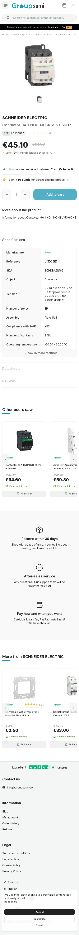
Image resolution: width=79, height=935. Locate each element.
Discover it (45, 152)
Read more (10, 901)
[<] (5, 459)
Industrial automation (40, 34)
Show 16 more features (41, 353)
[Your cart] (64, 5)
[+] (25, 194)
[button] (40, 133)
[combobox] (39, 17)
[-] (6, 194)
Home (5, 34)
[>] (73, 459)
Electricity (18, 34)
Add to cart (55, 194)
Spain (11, 882)
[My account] (72, 5)
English (12, 888)
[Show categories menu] (5, 5)
